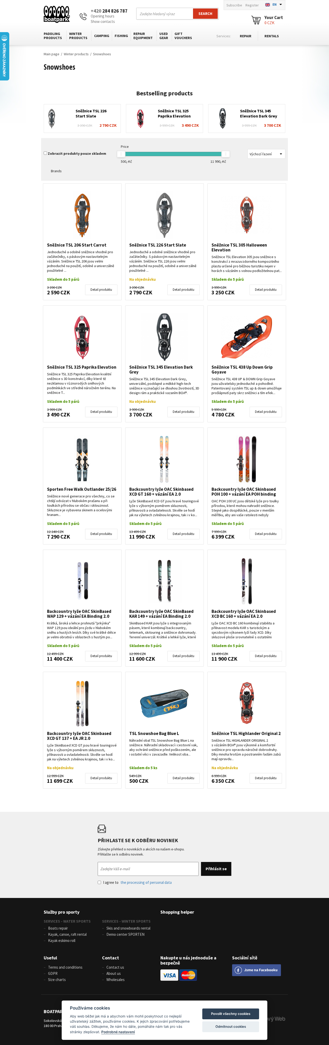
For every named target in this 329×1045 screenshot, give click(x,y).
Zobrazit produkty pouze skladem (77, 153)
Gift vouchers (183, 36)
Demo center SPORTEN (125, 934)
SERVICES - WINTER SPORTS (126, 921)
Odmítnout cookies (230, 1026)
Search (205, 13)
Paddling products (53, 36)
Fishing (121, 36)
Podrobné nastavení (118, 1032)
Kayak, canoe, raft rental (67, 934)
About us (113, 973)
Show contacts (103, 21)
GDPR (53, 973)
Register (252, 5)
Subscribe (234, 5)
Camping (101, 36)
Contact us (115, 967)
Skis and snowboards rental (128, 928)
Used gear (163, 36)
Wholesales (115, 979)
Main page (51, 54)
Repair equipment (143, 36)
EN (274, 4)
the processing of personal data (146, 882)
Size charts (57, 979)
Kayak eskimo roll (61, 940)
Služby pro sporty (61, 912)
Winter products (78, 36)
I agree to (137, 882)
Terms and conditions (65, 967)
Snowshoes (102, 54)
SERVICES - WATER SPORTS (67, 921)
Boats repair (58, 928)
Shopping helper (177, 912)
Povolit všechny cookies (230, 1014)
